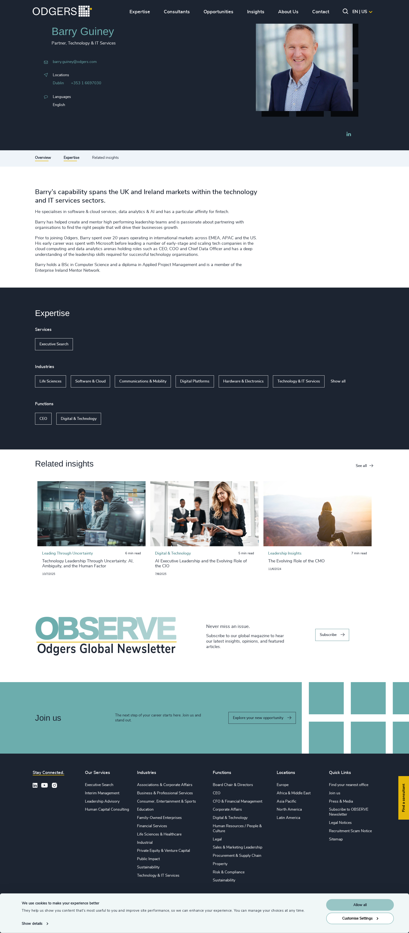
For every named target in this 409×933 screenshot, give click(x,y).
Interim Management (102, 793)
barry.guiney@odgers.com (75, 62)
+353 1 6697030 (86, 83)
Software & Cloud (90, 381)
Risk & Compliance (229, 872)
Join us (334, 793)
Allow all (360, 905)
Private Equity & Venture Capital (163, 851)
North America (289, 809)
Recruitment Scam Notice (350, 831)
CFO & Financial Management (237, 801)
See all (361, 466)
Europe (283, 785)
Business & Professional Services (165, 793)
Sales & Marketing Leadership (237, 847)
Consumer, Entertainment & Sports (166, 801)
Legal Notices (340, 823)
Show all (86, 344)
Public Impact (148, 859)
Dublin (58, 83)
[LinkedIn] (348, 135)
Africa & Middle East (294, 793)
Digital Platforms (194, 381)
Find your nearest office (348, 785)
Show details (32, 923)
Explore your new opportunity (258, 718)
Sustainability (148, 867)
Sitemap (336, 839)
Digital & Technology (79, 419)
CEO (43, 419)
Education (145, 809)
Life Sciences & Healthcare (159, 834)
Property (220, 864)
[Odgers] (62, 12)
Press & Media (341, 801)
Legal (217, 839)
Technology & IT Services (298, 381)
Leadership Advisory (102, 801)
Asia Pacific (286, 801)
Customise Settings (357, 918)
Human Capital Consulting (107, 809)
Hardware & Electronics (243, 381)
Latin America (288, 818)
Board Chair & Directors (233, 785)
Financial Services (152, 826)
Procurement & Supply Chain (237, 855)
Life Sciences (51, 381)
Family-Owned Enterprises (159, 818)
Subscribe (328, 635)
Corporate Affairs (227, 809)
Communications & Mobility (142, 381)
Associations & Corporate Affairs (164, 785)
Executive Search (54, 344)
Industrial (145, 842)
